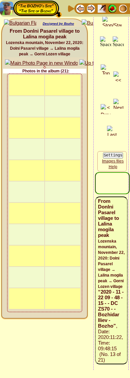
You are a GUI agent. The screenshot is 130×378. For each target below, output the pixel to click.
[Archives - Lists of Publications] (102, 8)
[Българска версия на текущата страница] (20, 23)
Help (113, 166)
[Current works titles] (123, 8)
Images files (113, 161)
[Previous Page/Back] (80, 8)
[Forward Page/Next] (91, 8)
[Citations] (112, 8)
